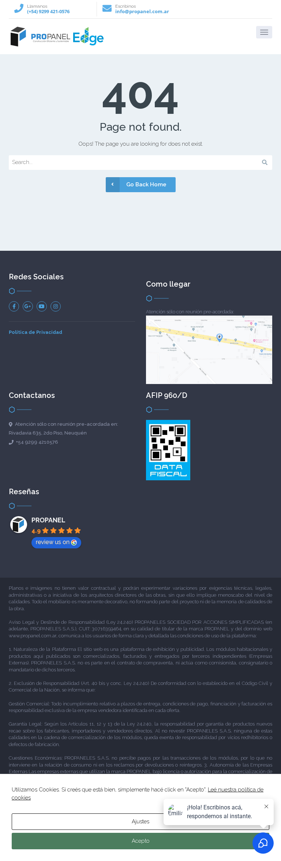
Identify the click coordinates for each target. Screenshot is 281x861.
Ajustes (140, 821)
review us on (53, 541)
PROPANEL (48, 520)
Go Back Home (146, 184)
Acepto (141, 841)
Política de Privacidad (35, 332)
